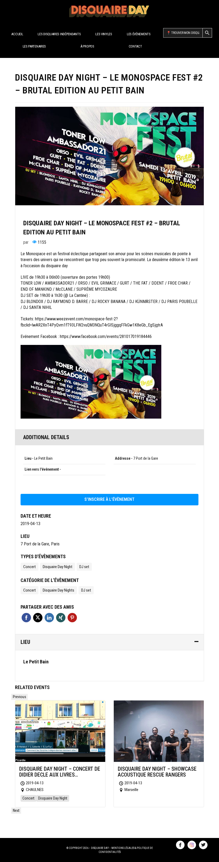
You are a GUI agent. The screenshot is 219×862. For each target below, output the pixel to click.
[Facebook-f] (180, 845)
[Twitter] (203, 845)
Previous (19, 697)
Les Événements (139, 34)
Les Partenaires (34, 46)
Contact (135, 46)
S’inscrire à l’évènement (109, 499)
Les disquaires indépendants (59, 34)
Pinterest (72, 617)
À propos (87, 46)
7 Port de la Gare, (35, 543)
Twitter (37, 617)
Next (16, 810)
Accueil (17, 34)
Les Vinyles (103, 34)
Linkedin (49, 617)
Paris (55, 543)
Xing (60, 617)
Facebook (26, 617)
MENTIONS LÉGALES (122, 848)
